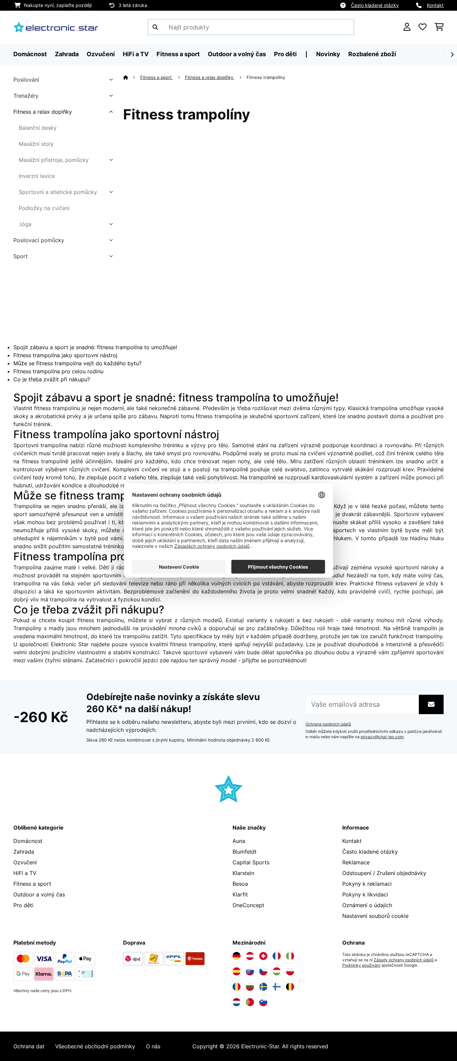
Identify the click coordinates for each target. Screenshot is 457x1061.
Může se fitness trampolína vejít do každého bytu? (77, 363)
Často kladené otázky (375, 5)
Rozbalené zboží (372, 54)
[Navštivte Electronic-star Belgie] (290, 987)
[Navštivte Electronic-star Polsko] (290, 971)
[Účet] (406, 27)
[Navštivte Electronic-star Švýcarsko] (263, 956)
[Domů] (131, 77)
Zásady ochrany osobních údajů (404, 960)
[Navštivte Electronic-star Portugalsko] (250, 1002)
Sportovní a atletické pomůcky (58, 192)
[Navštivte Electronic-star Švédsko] (263, 987)
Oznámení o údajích (367, 905)
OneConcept (248, 905)
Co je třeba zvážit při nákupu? (51, 379)
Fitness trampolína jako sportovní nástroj (65, 355)
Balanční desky (38, 127)
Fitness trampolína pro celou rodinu (58, 371)
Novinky (328, 54)
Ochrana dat (28, 1046)
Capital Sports (251, 862)
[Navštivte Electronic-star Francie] (277, 956)
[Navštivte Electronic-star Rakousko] (250, 956)
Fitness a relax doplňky (42, 111)
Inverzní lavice (37, 176)
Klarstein (243, 873)
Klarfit (240, 894)
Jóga (25, 224)
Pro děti (23, 905)
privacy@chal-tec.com (382, 737)
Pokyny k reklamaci (367, 883)
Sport (20, 256)
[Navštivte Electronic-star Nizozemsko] (237, 1002)
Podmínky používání (361, 965)
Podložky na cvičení (44, 208)
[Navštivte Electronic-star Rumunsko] (237, 987)
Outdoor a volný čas (39, 894)
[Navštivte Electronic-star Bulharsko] (250, 987)
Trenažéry (25, 95)
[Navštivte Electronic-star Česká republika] (263, 971)
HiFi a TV (24, 873)
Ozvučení (25, 862)
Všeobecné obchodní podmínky (95, 1046)
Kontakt (435, 5)
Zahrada (23, 851)
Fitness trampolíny (266, 77)
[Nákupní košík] (439, 27)
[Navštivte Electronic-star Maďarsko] (277, 971)
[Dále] (452, 55)
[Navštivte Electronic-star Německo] (237, 956)
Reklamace (356, 862)
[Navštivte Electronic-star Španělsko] (237, 971)
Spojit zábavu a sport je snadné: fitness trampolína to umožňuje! (95, 347)
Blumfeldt (245, 851)
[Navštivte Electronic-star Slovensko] (250, 971)
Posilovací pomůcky (38, 240)
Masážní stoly (36, 143)
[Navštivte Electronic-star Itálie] (290, 956)
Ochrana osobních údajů (328, 724)
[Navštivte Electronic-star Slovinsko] (263, 1002)
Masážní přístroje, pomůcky (54, 160)
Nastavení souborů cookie (375, 915)
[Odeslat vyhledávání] (155, 27)
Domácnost (27, 841)
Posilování (26, 79)
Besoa (240, 883)
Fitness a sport (156, 77)
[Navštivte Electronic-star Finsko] (277, 987)
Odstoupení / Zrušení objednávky (384, 873)
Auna (239, 841)
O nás (153, 1046)
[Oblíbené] (423, 27)
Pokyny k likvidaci (365, 894)
